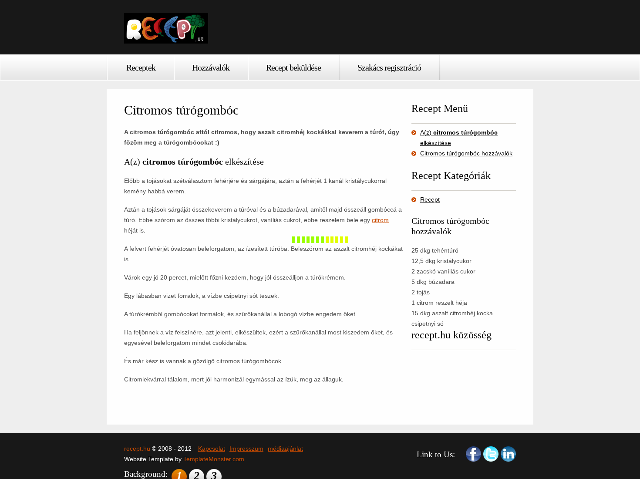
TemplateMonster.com (213, 458)
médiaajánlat (285, 448)
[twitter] (491, 454)
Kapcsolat (211, 448)
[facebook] (473, 454)
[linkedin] (508, 454)
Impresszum (246, 448)
